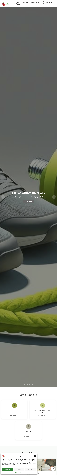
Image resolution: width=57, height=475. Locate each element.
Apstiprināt (7, 469)
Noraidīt (19, 469)
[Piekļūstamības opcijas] (53, 469)
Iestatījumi (30, 469)
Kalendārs (47, 2)
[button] (35, 456)
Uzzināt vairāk (28, 202)
